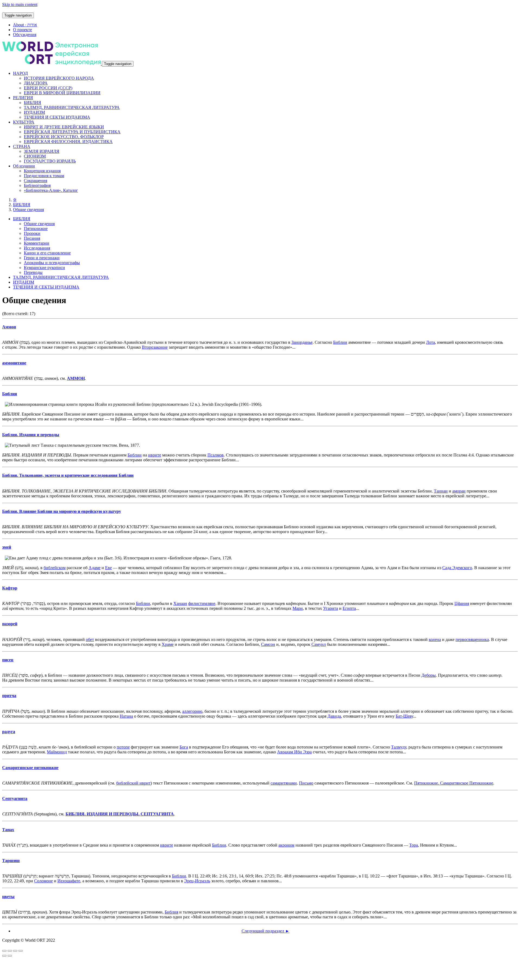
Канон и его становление (47, 253)
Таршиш (11, 860)
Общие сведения (28, 209)
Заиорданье (302, 342)
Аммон (9, 327)
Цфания (461, 603)
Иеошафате (68, 881)
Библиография (37, 185)
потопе (123, 747)
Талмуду (398, 747)
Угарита (330, 608)
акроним (286, 845)
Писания (32, 238)
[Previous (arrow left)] (4, 956)
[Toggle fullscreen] (15, 951)
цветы (8, 896)
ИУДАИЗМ (34, 112)
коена (435, 639)
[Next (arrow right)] (10, 956)
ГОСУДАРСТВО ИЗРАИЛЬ (50, 161)
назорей (9, 623)
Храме (168, 644)
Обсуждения (24, 34)
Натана (126, 716)
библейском (55, 567)
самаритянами (284, 783)
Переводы (33, 272)
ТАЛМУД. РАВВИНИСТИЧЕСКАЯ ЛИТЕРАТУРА (72, 107)
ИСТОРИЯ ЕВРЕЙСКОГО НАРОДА (59, 78)
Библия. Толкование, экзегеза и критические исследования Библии (68, 475)
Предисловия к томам (44, 175)
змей (6, 547)
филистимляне (201, 603)
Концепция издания (42, 171)
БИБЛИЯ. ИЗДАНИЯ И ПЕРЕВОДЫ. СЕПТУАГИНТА (120, 814)
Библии (340, 342)
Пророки (32, 233)
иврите (154, 455)
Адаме (94, 567)
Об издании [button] (24, 166)
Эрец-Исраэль (197, 881)
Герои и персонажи (42, 257)
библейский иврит (133, 783)
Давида (334, 716)
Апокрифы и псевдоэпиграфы (52, 262)
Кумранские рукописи (44, 267)
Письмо (306, 783)
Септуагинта (14, 798)
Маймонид (57, 752)
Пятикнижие (36, 228)
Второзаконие (155, 347)
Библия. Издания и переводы (30, 434)
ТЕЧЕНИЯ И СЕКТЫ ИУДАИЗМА (57, 117)
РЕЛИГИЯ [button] (23, 97)
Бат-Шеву (404, 716)
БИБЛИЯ (32, 102)
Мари (297, 608)
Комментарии (36, 243)
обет (90, 639)
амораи (459, 491)
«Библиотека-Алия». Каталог (51, 190)
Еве (108, 567)
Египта (349, 608)
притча (9, 695)
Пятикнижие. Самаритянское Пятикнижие (453, 783)
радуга (8, 731)
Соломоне (43, 881)
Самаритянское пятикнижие (30, 767)
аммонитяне (14, 363)
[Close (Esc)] (4, 951)
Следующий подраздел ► (266, 931)
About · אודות (25, 24)
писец (7, 659)
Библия (9, 393)
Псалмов (215, 455)
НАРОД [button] (20, 73)
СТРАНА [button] (21, 146)
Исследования (37, 248)
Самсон (268, 644)
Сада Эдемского (457, 567)
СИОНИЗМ (35, 156)
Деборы (428, 675)
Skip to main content (19, 4)
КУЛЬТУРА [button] (23, 122)
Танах (8, 829)
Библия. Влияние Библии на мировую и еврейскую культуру (61, 511)
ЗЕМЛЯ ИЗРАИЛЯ (41, 151)
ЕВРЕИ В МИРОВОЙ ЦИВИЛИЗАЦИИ (62, 92)
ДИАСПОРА (36, 83)
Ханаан (180, 603)
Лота (430, 342)
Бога (184, 747)
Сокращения (35, 180)
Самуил (318, 644)
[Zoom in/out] (20, 951)
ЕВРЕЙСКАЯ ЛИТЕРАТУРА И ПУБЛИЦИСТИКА (72, 131)
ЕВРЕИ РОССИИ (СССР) (48, 88)
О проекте (22, 29)
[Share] (10, 951)
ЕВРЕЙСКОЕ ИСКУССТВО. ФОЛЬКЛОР (64, 136)
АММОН (76, 378)
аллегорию (192, 711)
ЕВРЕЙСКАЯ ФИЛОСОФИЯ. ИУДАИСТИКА (68, 141)
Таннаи (441, 491)
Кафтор (9, 588)
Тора (413, 845)
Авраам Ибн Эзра (294, 752)
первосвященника (472, 639)
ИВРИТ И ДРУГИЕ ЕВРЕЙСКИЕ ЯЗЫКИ (64, 127)
